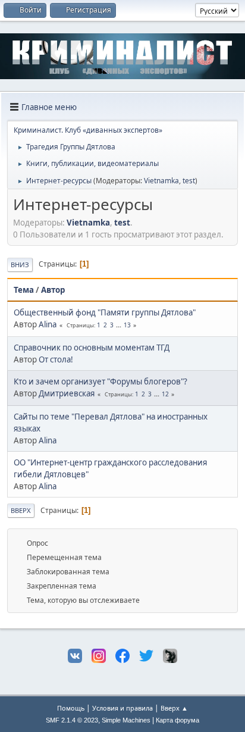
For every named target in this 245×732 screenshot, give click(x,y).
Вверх (21, 510)
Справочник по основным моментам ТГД (91, 347)
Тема (24, 289)
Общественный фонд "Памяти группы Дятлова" (105, 312)
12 (165, 394)
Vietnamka (161, 181)
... (119, 325)
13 (127, 325)
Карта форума (177, 720)
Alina (47, 324)
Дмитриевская (67, 393)
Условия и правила (122, 707)
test (189, 181)
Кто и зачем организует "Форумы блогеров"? (100, 381)
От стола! (56, 359)
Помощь (70, 707)
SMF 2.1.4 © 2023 (72, 720)
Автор (53, 289)
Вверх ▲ (174, 707)
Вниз (20, 264)
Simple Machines (126, 720)
